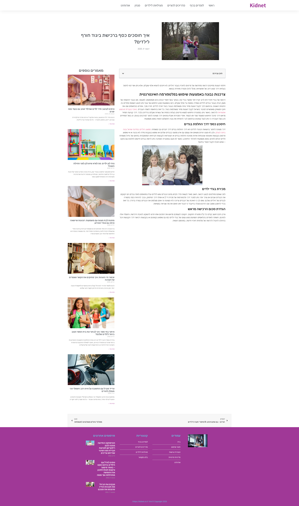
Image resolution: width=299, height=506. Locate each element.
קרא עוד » (111, 124)
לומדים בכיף (197, 5)
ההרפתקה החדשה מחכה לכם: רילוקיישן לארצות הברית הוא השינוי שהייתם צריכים (106, 448)
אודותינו (125, 5)
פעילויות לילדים (154, 5)
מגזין (137, 5)
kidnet (258, 5)
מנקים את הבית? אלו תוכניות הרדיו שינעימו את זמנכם (106, 487)
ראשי (211, 5)
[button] (123, 73)
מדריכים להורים (176, 5)
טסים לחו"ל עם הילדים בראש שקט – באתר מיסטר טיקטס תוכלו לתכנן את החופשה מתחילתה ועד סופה (106, 468)
